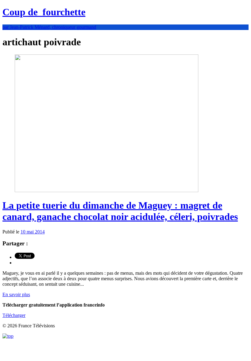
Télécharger (13, 315)
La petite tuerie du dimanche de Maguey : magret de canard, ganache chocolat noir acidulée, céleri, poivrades (120, 211)
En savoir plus (16, 294)
